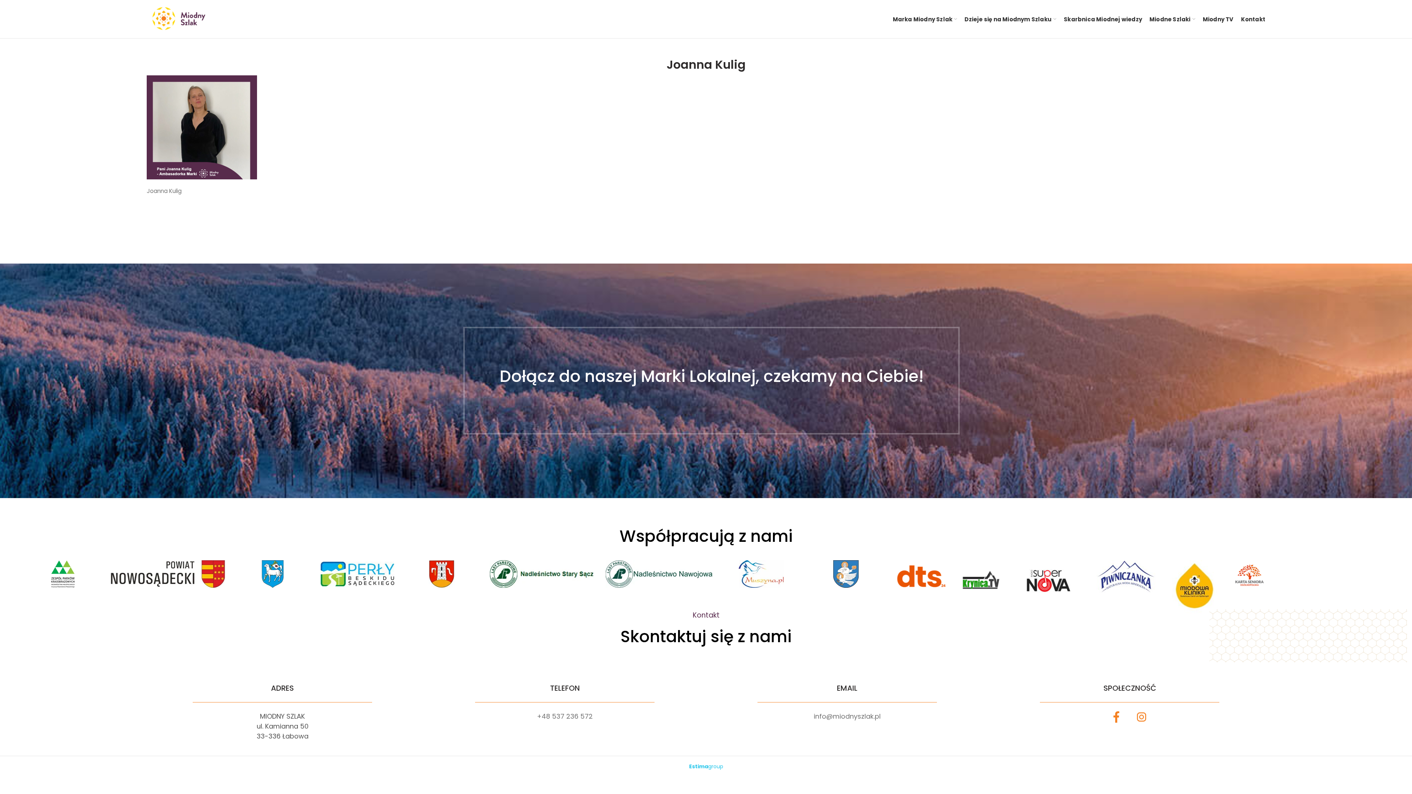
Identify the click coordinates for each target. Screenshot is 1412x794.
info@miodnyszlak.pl (847, 716)
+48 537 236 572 (565, 716)
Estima (706, 766)
